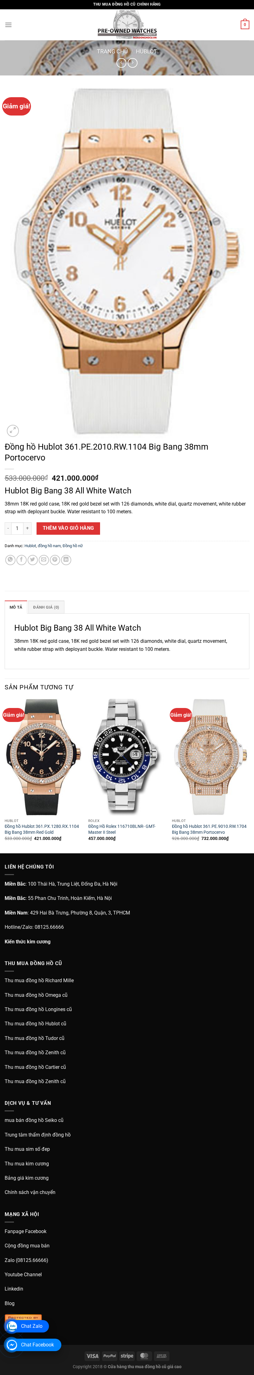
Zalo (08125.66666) (26, 1260)
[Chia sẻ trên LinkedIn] (66, 560)
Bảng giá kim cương (27, 1178)
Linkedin (14, 1289)
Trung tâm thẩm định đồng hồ (38, 1135)
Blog (10, 1303)
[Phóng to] (13, 431)
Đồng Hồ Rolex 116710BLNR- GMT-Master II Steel (121, 829)
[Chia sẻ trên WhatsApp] (10, 560)
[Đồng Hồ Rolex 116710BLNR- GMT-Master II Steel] (127, 757)
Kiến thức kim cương (27, 942)
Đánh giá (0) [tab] (46, 607)
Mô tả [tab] (16, 607)
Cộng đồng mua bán (27, 1246)
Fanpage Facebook (25, 1231)
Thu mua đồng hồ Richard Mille (39, 980)
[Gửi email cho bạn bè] (44, 560)
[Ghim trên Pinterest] (55, 560)
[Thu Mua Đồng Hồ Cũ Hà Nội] (127, 24)
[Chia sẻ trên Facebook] (21, 560)
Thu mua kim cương (27, 1164)
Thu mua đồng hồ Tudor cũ (34, 1038)
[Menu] (8, 24)
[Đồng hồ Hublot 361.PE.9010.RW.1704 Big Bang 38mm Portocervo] (210, 757)
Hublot (146, 51)
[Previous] (5, 775)
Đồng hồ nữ (73, 545)
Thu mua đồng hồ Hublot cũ (35, 1024)
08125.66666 (49, 927)
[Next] (249, 775)
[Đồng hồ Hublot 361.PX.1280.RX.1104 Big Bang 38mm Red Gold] (43, 757)
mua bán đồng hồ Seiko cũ (34, 1120)
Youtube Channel (23, 1274)
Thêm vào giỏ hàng (68, 528)
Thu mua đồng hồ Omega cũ (36, 995)
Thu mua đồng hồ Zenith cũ (35, 1052)
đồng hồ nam (49, 545)
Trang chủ (112, 51)
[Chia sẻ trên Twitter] (33, 560)
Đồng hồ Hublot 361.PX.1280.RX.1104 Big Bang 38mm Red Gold (42, 829)
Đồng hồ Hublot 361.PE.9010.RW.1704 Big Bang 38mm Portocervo (209, 829)
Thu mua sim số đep (27, 1149)
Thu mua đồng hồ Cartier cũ (35, 1067)
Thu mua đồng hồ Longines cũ (38, 1009)
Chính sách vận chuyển (30, 1192)
